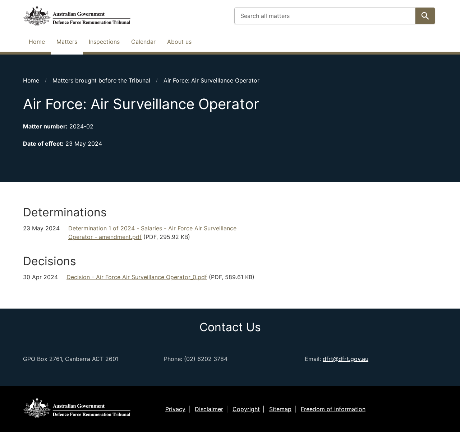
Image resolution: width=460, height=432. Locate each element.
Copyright (246, 409)
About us (179, 41)
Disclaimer (209, 409)
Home (37, 41)
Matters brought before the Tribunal (101, 80)
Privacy (175, 409)
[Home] (77, 16)
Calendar (143, 41)
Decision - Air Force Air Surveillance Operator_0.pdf (136, 277)
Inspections (104, 41)
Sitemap (280, 409)
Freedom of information (333, 409)
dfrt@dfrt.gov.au (345, 358)
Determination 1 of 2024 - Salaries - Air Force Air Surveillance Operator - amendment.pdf (152, 232)
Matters (66, 41)
